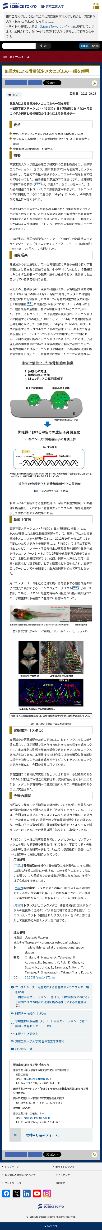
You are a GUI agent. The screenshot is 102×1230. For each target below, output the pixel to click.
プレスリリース (13, 1183)
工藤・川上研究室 (26, 1033)
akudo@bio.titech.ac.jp (37, 1078)
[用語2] (18, 888)
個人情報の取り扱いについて (20, 1175)
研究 (15, 95)
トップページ (12, 1166)
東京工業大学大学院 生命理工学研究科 (39, 1041)
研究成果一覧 (23, 1049)
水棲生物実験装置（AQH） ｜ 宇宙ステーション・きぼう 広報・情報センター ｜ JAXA (51, 1023)
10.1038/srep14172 (38, 977)
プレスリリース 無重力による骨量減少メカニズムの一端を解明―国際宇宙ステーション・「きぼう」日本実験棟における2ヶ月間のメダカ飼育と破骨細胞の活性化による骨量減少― (52, 994)
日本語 (84, 46)
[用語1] (18, 865)
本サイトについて (65, 1166)
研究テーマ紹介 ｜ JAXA (30, 1013)
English (95, 46)
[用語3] (18, 905)
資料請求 (60, 1183)
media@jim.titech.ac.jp (37, 1117)
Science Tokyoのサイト (55, 26)
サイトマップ (63, 1175)
